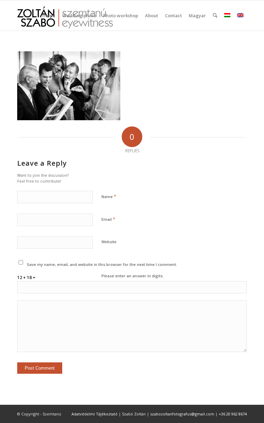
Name (108, 196)
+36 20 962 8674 (233, 413)
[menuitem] (49, 15)
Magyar (197, 15)
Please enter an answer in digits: (132, 275)
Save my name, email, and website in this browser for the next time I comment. (102, 264)
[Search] (215, 15)
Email (108, 219)
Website (109, 241)
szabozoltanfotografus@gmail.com (182, 413)
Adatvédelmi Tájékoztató (95, 413)
